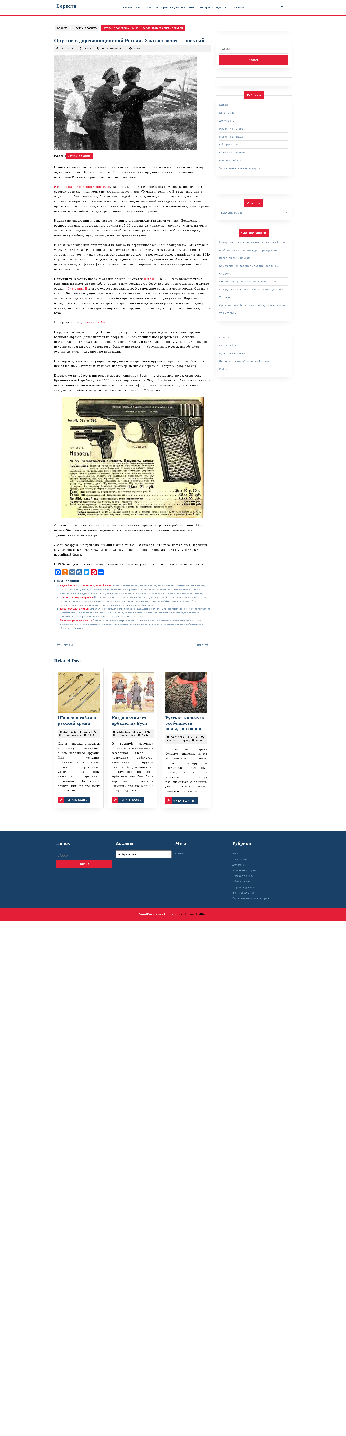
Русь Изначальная (232, 353)
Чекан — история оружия (77, 597)
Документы (227, 120)
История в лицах (211, 7)
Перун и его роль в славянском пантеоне (248, 281)
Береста (66, 6)
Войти (223, 369)
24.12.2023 (123, 731)
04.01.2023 (177, 737)
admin (87, 48)
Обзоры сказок (229, 144)
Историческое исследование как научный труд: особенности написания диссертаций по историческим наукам (253, 250)
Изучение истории (232, 128)
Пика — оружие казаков (76, 620)
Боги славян (227, 112)
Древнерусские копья (74, 608)
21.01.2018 (66, 48)
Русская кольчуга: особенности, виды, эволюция (185, 723)
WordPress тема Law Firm (158, 914)
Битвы (193, 7)
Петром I (151, 278)
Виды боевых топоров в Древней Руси (85, 585)
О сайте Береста (235, 7)
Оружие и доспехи (173, 7)
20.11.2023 (69, 731)
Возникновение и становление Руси (82, 186)
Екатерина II (77, 288)
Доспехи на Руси (94, 322)
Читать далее (78, 800)
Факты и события (147, 7)
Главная (127, 7)
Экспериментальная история (239, 168)
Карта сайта (227, 345)
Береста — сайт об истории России (244, 361)
